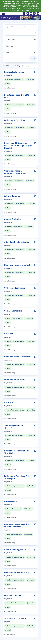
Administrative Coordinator (16, 242)
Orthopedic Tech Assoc (14, 288)
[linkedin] (34, 13)
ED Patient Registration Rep (16, 572)
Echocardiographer (13, 196)
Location (9, 33)
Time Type (9, 46)
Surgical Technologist (14, 72)
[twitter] (27, 13)
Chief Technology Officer (15, 549)
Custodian (8, 334)
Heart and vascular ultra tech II (18, 265)
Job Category (10, 39)
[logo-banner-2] (21, 16)
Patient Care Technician (14, 120)
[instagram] (38, 13)
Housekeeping (10, 501)
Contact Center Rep (13, 219)
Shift (7, 52)
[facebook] (24, 13)
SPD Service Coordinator (15, 618)
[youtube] (31, 13)
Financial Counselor (13, 595)
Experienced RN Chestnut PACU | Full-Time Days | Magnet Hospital (18, 145)
